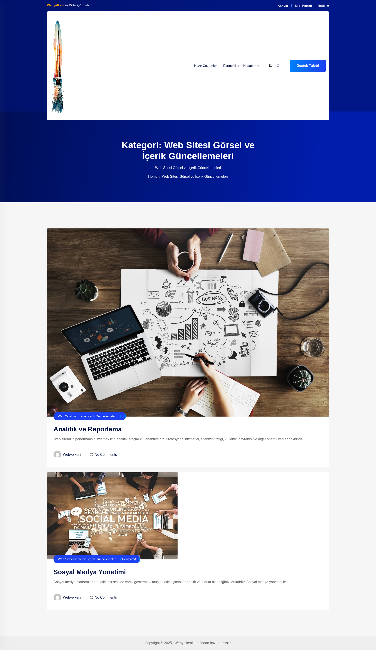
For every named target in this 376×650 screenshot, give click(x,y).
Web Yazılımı (67, 416)
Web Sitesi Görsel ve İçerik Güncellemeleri (87, 416)
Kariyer (283, 5)
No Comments (106, 454)
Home (153, 176)
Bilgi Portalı (303, 5)
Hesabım (249, 66)
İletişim (323, 5)
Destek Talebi (308, 66)
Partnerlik (230, 66)
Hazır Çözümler (205, 66)
